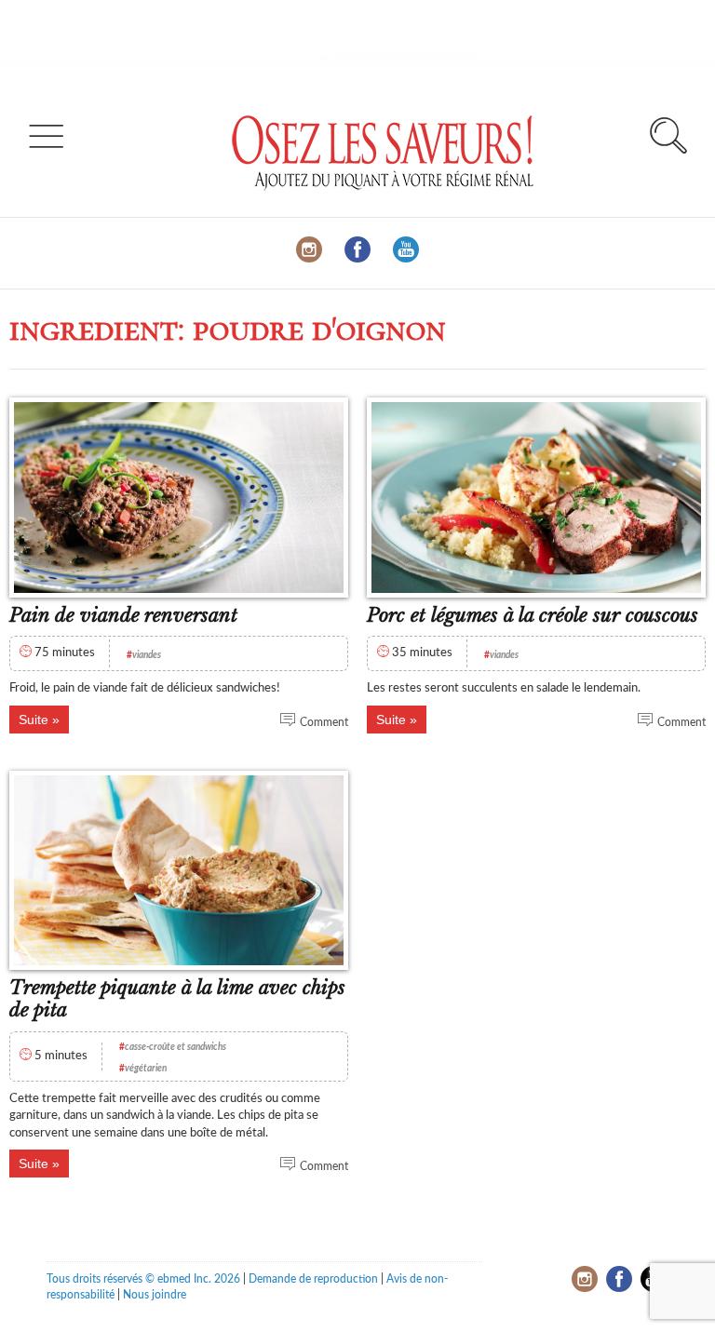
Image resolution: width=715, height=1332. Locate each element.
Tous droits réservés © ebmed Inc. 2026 (143, 1279)
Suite (33, 719)
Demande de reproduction (313, 1279)
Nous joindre (154, 1294)
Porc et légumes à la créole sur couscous (532, 615)
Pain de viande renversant (123, 615)
